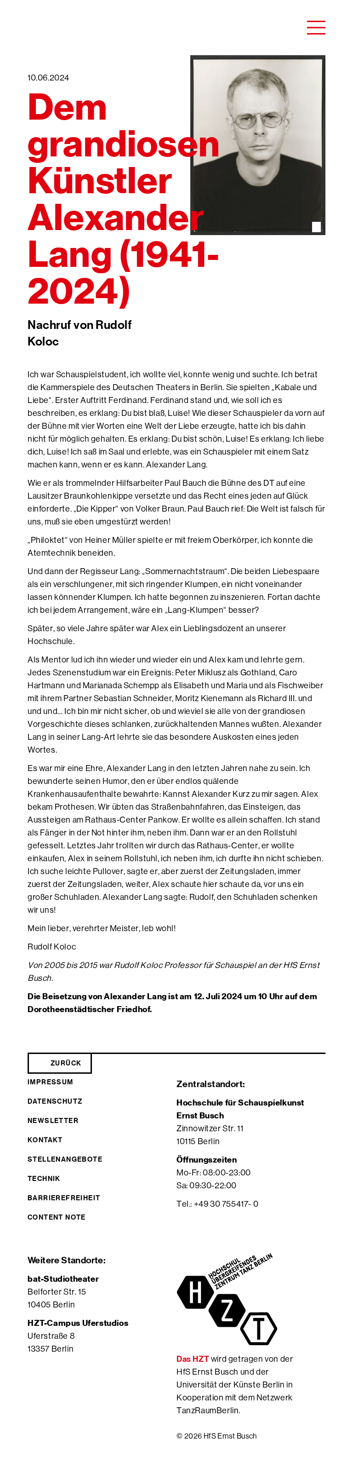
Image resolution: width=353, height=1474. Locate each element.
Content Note (57, 1217)
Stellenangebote (65, 1159)
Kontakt (45, 1140)
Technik (44, 1178)
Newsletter (53, 1120)
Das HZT (193, 1359)
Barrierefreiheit (64, 1198)
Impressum (51, 1082)
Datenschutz (55, 1101)
